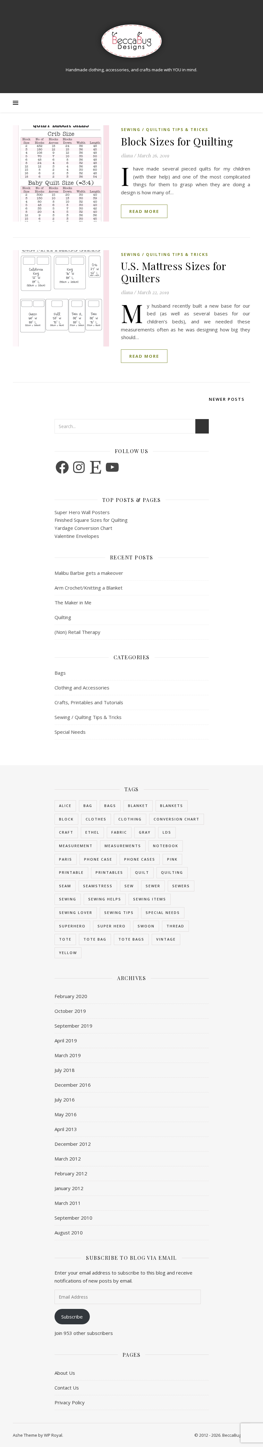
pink (172, 859)
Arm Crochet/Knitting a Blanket (89, 587)
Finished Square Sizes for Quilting (91, 520)
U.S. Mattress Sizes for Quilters (173, 272)
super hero (112, 926)
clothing (130, 819)
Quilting (63, 617)
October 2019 (70, 1011)
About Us (65, 1373)
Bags (60, 673)
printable (71, 872)
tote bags (131, 939)
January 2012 (69, 1188)
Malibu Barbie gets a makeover (89, 573)
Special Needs (70, 732)
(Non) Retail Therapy (77, 632)
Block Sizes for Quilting (177, 141)
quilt (142, 872)
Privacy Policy (70, 1402)
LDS (167, 832)
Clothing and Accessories (82, 687)
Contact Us (67, 1387)
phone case (98, 859)
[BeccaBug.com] (131, 41)
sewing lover (75, 912)
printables (109, 872)
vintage (166, 939)
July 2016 (65, 1099)
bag (87, 805)
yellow (68, 952)
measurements (123, 845)
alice (65, 805)
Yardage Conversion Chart (83, 528)
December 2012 (73, 1144)
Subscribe (72, 1316)
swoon (146, 926)
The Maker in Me (73, 602)
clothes (96, 819)
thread (175, 926)
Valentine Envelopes (77, 536)
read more (144, 211)
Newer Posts (227, 399)
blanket (138, 805)
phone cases (139, 859)
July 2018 (65, 1070)
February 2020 (71, 996)
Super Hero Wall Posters (82, 512)
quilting (172, 872)
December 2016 (73, 1085)
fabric (119, 832)
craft (66, 832)
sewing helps (104, 899)
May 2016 (66, 1114)
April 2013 (66, 1129)
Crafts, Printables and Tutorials (89, 702)
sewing (67, 899)
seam (65, 885)
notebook (165, 845)
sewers (181, 885)
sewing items (149, 899)
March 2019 (68, 1055)
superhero (72, 926)
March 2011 (68, 1203)
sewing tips (119, 912)
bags (110, 805)
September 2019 (73, 1025)
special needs (163, 912)
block (66, 819)
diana (126, 155)
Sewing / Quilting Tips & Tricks (164, 129)
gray (145, 832)
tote (65, 939)
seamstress (98, 885)
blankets (171, 805)
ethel (92, 832)
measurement (76, 845)
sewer (153, 885)
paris (65, 859)
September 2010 (73, 1218)
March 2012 (68, 1158)
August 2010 (69, 1232)
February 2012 (71, 1173)
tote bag (94, 939)
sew (129, 885)
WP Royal (53, 1435)
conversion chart (176, 819)
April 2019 (66, 1040)
